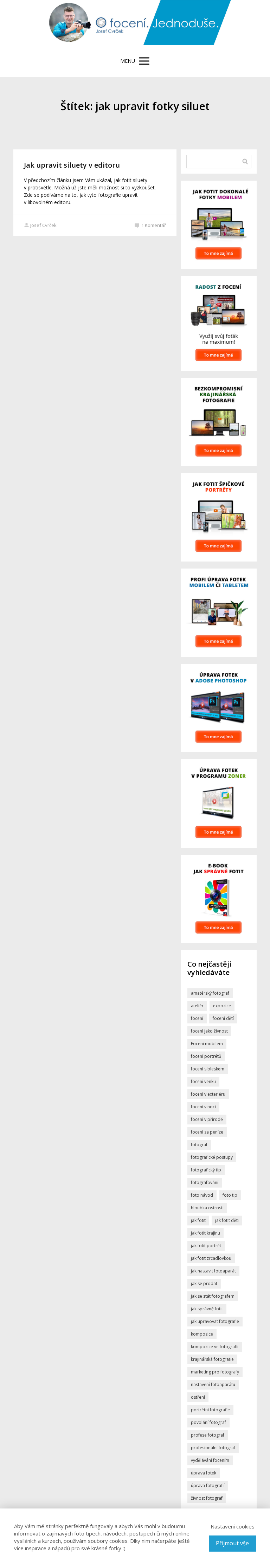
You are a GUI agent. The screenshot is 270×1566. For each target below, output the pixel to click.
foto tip (230, 1195)
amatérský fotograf (210, 993)
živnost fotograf (207, 1498)
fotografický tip (206, 1170)
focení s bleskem (207, 1069)
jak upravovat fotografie (215, 1321)
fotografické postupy (212, 1157)
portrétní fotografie (210, 1410)
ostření (198, 1397)
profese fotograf (207, 1435)
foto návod (202, 1195)
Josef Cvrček (43, 225)
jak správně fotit (207, 1309)
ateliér (197, 1006)
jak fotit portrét (206, 1246)
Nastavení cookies (233, 1526)
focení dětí (223, 1018)
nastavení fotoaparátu (213, 1384)
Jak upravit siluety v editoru (72, 165)
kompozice (202, 1334)
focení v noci (203, 1107)
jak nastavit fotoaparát (213, 1271)
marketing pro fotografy (215, 1372)
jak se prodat (204, 1283)
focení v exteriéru (208, 1094)
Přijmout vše (232, 1543)
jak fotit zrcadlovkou (211, 1258)
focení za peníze (207, 1132)
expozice (222, 1006)
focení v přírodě (207, 1119)
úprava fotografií (208, 1485)
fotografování (204, 1182)
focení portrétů (206, 1056)
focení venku (203, 1081)
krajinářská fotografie (212, 1359)
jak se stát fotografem (212, 1296)
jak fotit (198, 1220)
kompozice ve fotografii (214, 1347)
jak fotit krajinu (205, 1233)
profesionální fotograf (213, 1448)
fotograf (199, 1145)
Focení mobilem (207, 1044)
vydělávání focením (210, 1460)
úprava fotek (203, 1473)
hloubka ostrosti (207, 1208)
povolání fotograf (208, 1422)
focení (197, 1018)
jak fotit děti (227, 1220)
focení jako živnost (209, 1031)
